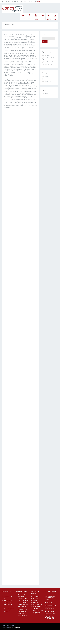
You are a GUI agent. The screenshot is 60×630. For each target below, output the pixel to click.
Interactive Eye (48, 64)
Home (23, 18)
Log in (46, 93)
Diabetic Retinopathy (38, 604)
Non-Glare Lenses (22, 602)
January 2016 (48, 81)
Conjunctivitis (36, 602)
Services (42, 18)
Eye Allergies (36, 596)
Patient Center (36, 18)
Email (38, 1)
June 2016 (47, 76)
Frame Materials (22, 611)
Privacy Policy (5, 625)
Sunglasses (21, 613)
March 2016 (48, 79)
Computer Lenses (22, 598)
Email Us (47, 599)
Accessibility (11, 625)
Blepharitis (35, 598)
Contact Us (55, 18)
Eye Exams (47, 55)
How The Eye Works (50, 62)
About (29, 18)
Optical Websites (5, 627)
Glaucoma (35, 608)
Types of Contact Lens (9, 608)
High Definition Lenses (23, 600)
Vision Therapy (48, 18)
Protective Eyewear (22, 615)
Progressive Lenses (23, 604)
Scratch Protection (22, 609)
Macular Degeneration (38, 610)
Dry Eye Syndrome (37, 606)
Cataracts (35, 600)
